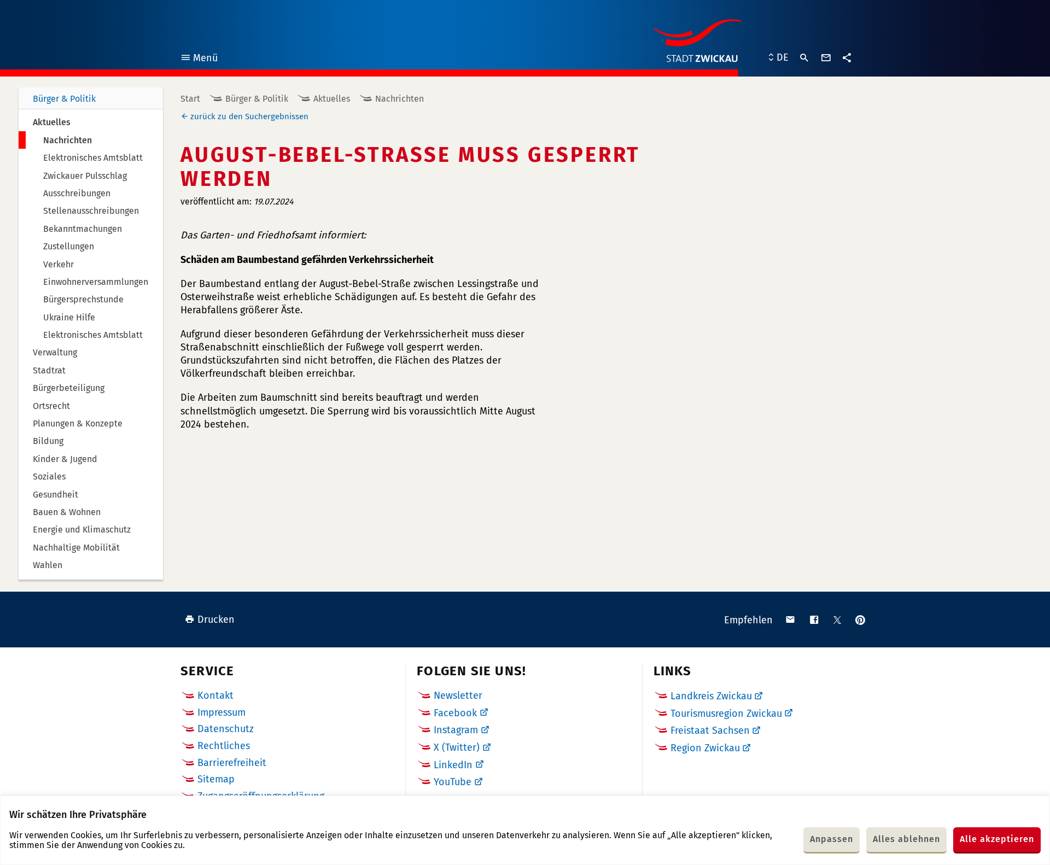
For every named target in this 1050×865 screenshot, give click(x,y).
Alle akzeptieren (997, 839)
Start (190, 98)
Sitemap (216, 779)
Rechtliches (223, 746)
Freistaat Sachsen (710, 730)
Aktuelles (331, 98)
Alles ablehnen (906, 839)
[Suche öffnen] (804, 58)
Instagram (456, 730)
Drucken (216, 619)
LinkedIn (453, 765)
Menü (199, 59)
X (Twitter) (457, 747)
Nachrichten (399, 98)
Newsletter (458, 695)
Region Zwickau (705, 748)
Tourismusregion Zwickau (726, 714)
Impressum (221, 712)
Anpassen (831, 839)
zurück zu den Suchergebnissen (249, 116)
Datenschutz (225, 729)
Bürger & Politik (64, 98)
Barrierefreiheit (231, 763)
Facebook (455, 713)
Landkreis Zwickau (711, 696)
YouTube (452, 782)
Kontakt (215, 695)
